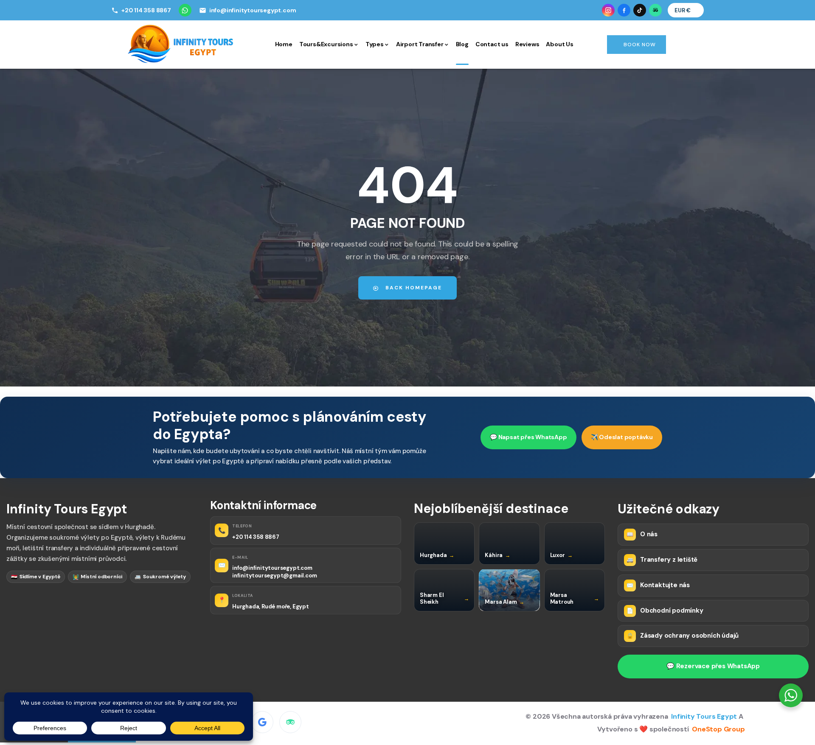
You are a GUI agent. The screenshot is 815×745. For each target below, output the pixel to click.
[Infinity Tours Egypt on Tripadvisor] (655, 10)
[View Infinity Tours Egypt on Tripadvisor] (290, 722)
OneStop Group (718, 729)
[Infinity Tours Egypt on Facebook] (624, 10)
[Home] (181, 44)
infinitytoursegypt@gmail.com (274, 575)
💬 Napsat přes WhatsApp (528, 437)
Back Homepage (412, 287)
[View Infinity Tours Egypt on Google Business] (262, 722)
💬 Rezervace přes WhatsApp (713, 666)
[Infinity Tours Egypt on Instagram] (608, 10)
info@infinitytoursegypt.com (272, 567)
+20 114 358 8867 (255, 537)
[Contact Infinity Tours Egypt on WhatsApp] (185, 10)
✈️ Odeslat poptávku (622, 437)
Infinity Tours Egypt (705, 716)
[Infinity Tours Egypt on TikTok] (639, 10)
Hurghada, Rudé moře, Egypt (270, 606)
